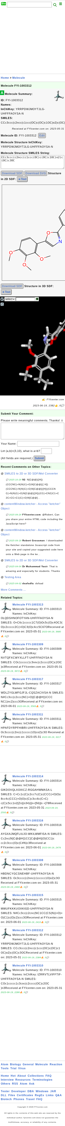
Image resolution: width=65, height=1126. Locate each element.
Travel (30, 1099)
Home (5, 77)
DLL (4, 1095)
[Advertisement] (32, 41)
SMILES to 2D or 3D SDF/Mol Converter (31, 473)
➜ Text (22, 179)
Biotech (6, 1099)
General (28, 1064)
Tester (5, 1091)
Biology (15, 1064)
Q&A (58, 1095)
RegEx (39, 1095)
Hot (13, 1075)
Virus (22, 1068)
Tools (5, 1068)
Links (50, 1095)
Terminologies (42, 1079)
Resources (23, 1079)
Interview (7, 1079)
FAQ (49, 1075)
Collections (36, 1075)
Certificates (25, 1095)
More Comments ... (13, 589)
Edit (42, 135)
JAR (53, 1091)
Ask (31, 1083)
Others (5, 1083)
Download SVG (36, 173)
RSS (15, 1083)
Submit (39, 458)
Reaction (56, 1064)
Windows (42, 1091)
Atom (4, 1064)
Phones (19, 1099)
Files (11, 1095)
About (21, 1075)
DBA (31, 1091)
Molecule (18, 77)
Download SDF (12, 173)
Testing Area (12, 577)
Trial (13, 1068)
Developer (18, 1091)
